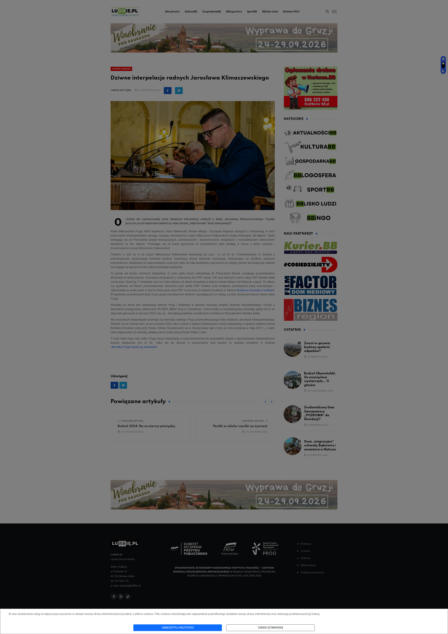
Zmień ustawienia (270, 627)
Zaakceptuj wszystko (178, 627)
